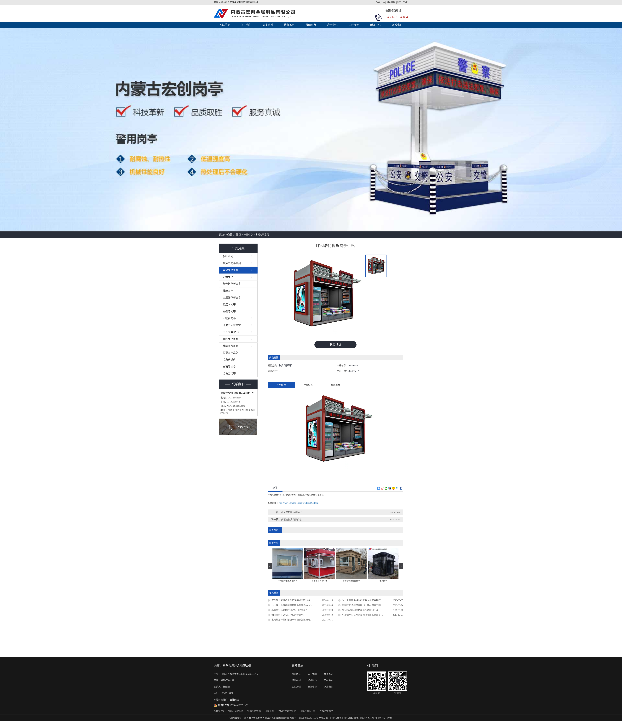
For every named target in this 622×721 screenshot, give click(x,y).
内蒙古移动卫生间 (368, 718)
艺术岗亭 (228, 277)
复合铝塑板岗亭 (232, 283)
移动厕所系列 (230, 346)
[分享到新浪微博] (382, 488)
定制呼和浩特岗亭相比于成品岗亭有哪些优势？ (366, 605)
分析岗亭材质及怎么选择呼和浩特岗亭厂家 (363, 615)
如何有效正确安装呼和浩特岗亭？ (288, 615)
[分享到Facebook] (401, 488)
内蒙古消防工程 (308, 711)
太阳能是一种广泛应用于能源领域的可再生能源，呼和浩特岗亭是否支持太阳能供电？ (302, 620)
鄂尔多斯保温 (254, 711)
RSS (399, 2)
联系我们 (397, 24)
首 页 (238, 234)
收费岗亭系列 (230, 352)
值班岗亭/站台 (231, 332)
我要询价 (335, 344)
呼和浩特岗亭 (326, 711)
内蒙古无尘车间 (235, 711)
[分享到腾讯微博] (397, 488)
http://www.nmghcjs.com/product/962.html (298, 503)
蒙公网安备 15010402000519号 (232, 705)
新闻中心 (375, 24)
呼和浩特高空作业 (287, 711)
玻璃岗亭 (228, 290)
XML (405, 2)
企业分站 (380, 2)
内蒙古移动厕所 (350, 718)
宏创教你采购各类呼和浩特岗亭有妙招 (290, 600)
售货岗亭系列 (262, 234)
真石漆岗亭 (229, 366)
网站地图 (391, 2)
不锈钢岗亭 (229, 318)
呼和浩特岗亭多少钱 (314, 495)
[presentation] (270, 566)
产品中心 (332, 24)
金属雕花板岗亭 (232, 297)
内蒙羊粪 (269, 711)
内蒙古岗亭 (335, 718)
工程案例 (354, 24)
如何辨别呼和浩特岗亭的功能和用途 (360, 610)
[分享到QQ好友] (389, 488)
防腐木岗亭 (229, 304)
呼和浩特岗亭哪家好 (294, 495)
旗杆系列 (289, 24)
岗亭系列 (268, 24)
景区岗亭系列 (230, 339)
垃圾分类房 (229, 359)
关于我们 (246, 24)
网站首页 (224, 24)
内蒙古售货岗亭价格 (291, 519)
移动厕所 (311, 24)
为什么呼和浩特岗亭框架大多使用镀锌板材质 (364, 600)
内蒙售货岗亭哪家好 (291, 512)
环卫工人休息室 (232, 325)
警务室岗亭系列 (232, 263)
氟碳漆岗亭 (229, 311)
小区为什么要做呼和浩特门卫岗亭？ (289, 610)
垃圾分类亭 (229, 373)
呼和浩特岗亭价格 (276, 495)
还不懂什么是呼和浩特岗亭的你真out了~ (291, 605)
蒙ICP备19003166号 (308, 718)
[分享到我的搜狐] (393, 488)
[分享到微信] (386, 488)
